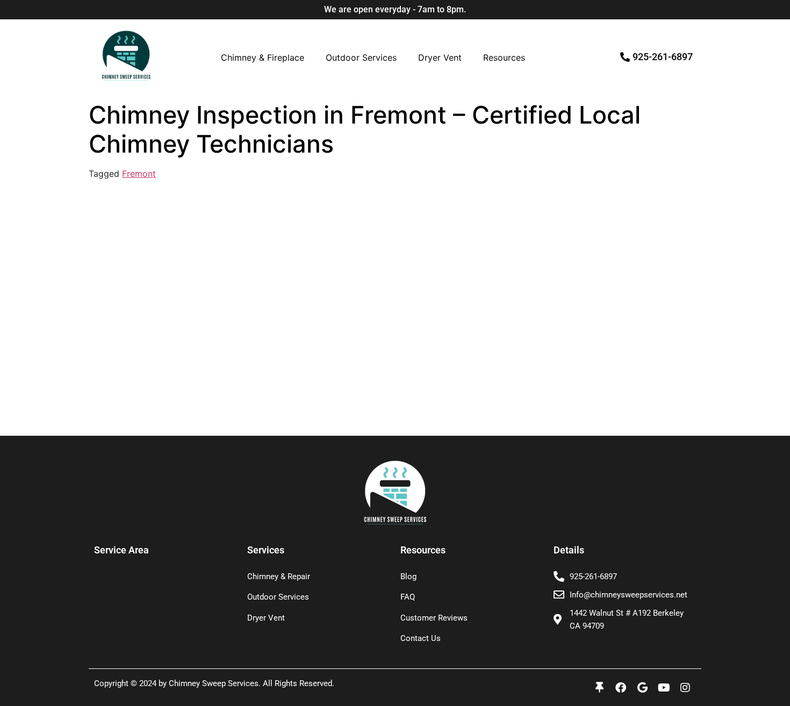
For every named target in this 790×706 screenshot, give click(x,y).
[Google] (642, 687)
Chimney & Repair (278, 576)
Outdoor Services (361, 57)
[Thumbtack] (599, 687)
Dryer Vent (440, 57)
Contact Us (420, 638)
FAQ (407, 597)
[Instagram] (685, 687)
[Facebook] (620, 687)
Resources (504, 57)
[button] (265, 57)
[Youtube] (663, 687)
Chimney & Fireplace (262, 57)
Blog (408, 576)
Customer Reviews (434, 618)
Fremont (139, 173)
